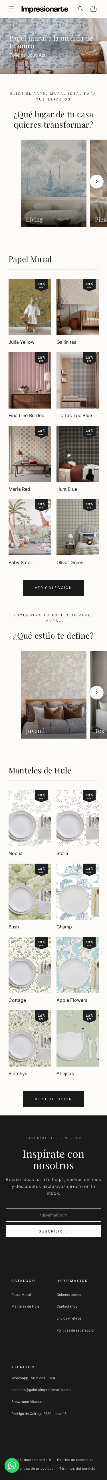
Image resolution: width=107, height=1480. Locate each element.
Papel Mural (30, 259)
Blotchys (18, 1073)
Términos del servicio (77, 1469)
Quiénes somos (68, 1294)
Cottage (17, 1000)
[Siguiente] (97, 181)
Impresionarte (35, 1460)
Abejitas (65, 1073)
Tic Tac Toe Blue (74, 415)
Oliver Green (70, 562)
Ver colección (53, 588)
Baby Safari (21, 562)
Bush (14, 927)
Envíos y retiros (68, 1318)
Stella (62, 853)
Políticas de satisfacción (75, 1330)
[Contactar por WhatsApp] (12, 1465)
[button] (11, 9)
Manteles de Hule (40, 770)
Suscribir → (53, 1231)
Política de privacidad (35, 1469)
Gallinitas (66, 342)
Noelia (16, 853)
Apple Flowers (72, 1000)
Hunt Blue (66, 489)
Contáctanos (66, 1306)
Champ (64, 927)
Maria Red (19, 489)
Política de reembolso (75, 1460)
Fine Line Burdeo (27, 415)
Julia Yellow (22, 342)
